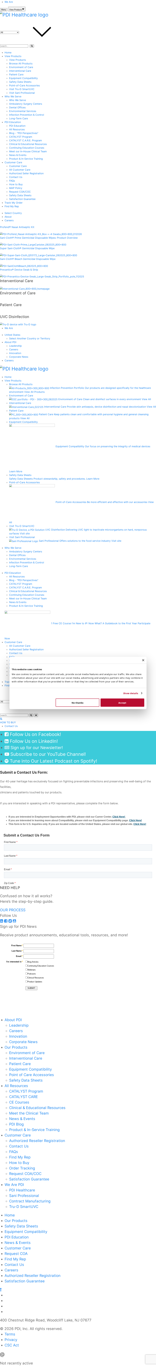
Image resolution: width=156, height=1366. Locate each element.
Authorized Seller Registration (26, 173)
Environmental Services (22, 111)
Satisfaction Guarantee (22, 199)
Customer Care (13, 162)
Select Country (13, 213)
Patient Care (16, 74)
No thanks (77, 702)
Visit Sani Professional (22, 92)
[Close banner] (143, 660)
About (8, 216)
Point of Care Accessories (31, 1075)
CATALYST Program (20, 136)
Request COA (16, 1253)
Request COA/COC (20, 191)
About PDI (10, 342)
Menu (3, 10)
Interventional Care (20, 70)
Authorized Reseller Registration (37, 1140)
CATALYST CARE (23, 1097)
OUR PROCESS (12, 910)
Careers (9, 220)
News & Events (17, 155)
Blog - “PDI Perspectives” (23, 133)
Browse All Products (20, 63)
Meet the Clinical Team (29, 1113)
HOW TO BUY (8, 722)
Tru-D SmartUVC (23, 1206)
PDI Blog (16, 1124)
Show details (130, 693)
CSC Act (12, 1345)
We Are (9, 1)
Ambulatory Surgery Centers (25, 103)
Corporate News (18, 356)
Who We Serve (13, 96)
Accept (122, 702)
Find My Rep (12, 206)
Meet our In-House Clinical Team (28, 151)
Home (8, 52)
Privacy (11, 1339)
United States (12, 334)
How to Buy (16, 184)
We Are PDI (14, 1184)
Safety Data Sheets (20, 81)
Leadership (15, 345)
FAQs (12, 180)
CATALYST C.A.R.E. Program (25, 140)
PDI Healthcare (22, 1190)
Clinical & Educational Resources (28, 144)
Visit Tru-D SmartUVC (21, 89)
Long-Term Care (18, 118)
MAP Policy (15, 188)
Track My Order (14, 202)
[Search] (32, 46)
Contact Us (15, 177)
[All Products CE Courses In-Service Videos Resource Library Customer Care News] (33, 32)
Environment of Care (21, 67)
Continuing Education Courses (26, 147)
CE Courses (19, 1102)
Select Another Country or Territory (29, 338)
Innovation (15, 353)
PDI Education (13, 122)
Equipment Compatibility (23, 78)
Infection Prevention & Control (26, 114)
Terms (10, 1334)
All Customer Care (19, 169)
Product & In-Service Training (26, 158)
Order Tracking (22, 1168)
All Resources (17, 129)
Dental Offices (17, 107)
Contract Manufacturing (30, 1201)
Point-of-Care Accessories (24, 85)
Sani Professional (24, 1195)
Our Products (16, 1047)
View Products (15, 10)
